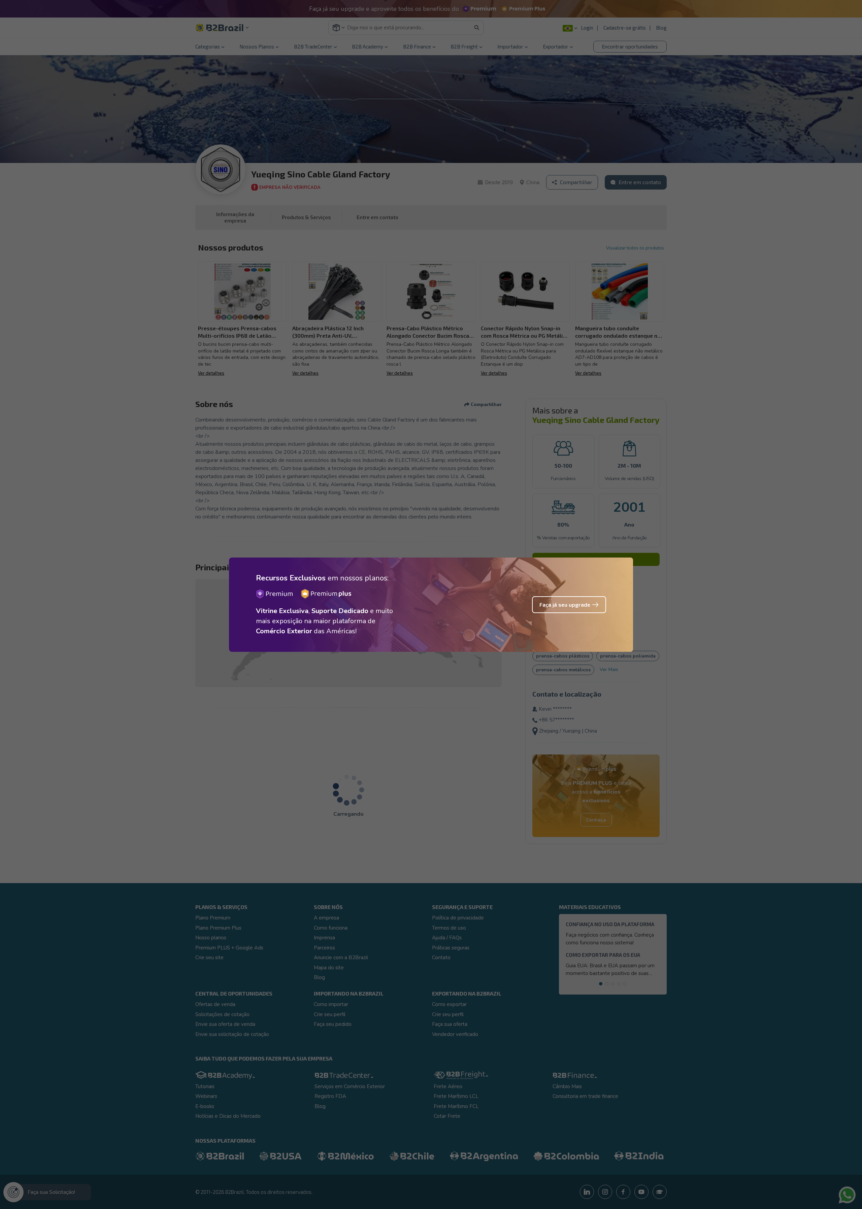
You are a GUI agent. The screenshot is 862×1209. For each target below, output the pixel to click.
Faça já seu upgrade (564, 604)
